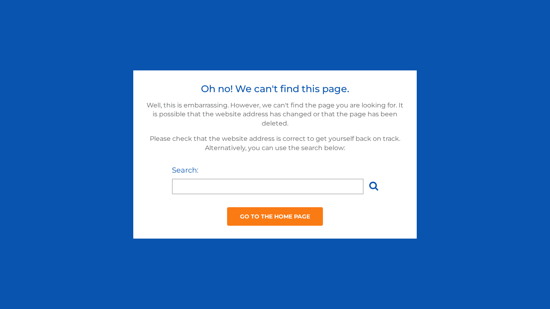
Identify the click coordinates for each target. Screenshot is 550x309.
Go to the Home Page (275, 216)
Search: (185, 170)
